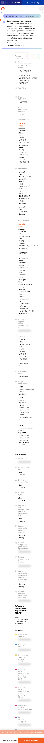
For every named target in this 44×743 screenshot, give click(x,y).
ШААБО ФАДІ (22, 124)
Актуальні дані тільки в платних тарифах (22, 732)
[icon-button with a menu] (41, 8)
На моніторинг (31, 740)
